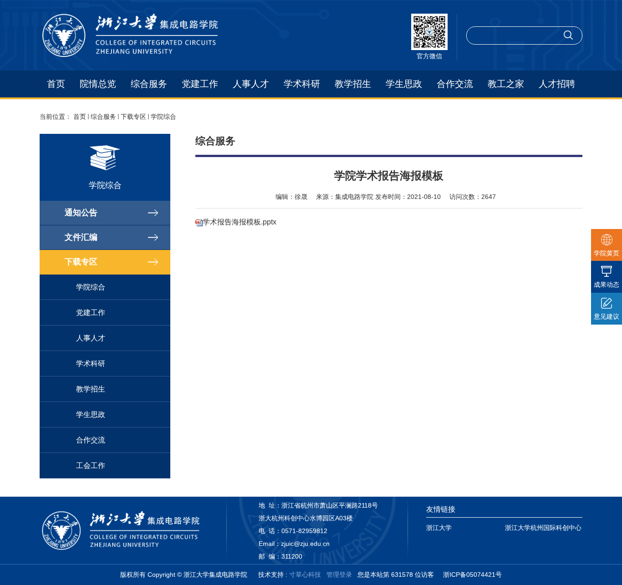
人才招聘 (557, 84)
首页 (56, 84)
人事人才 (251, 84)
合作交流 (455, 84)
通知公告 (81, 212)
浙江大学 (439, 527)
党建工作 (200, 84)
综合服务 (149, 84)
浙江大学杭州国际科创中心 (543, 527)
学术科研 (302, 84)
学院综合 (163, 116)
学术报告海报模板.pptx (239, 222)
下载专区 (133, 116)
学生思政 (404, 84)
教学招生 (353, 84)
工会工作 (90, 465)
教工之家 (506, 84)
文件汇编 (81, 237)
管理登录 (339, 574)
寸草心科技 (305, 574)
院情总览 (98, 84)
